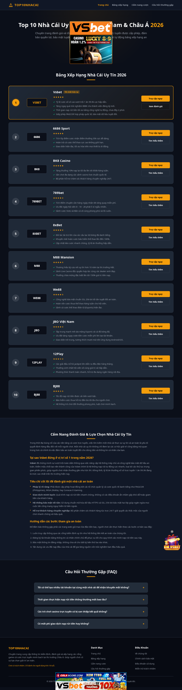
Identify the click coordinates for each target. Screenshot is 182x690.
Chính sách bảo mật (144, 658)
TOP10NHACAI (27, 5)
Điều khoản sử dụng (144, 663)
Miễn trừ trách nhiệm (145, 668)
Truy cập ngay (155, 98)
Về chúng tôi (141, 653)
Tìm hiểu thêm (156, 140)
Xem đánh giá (155, 106)
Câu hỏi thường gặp (162, 4)
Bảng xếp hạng (120, 4)
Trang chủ (103, 4)
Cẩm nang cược (140, 4)
